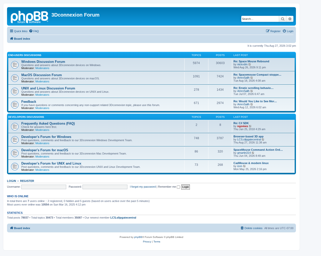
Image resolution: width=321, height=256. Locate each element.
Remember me (167, 186)
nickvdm (242, 64)
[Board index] (29, 16)
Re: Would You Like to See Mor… (255, 101)
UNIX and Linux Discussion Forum (48, 88)
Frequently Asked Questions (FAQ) (48, 123)
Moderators (42, 68)
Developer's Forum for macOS (44, 150)
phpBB (138, 237)
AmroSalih (243, 77)
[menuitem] (34, 31)
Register (27, 180)
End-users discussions (24, 55)
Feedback (28, 102)
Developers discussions (26, 117)
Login (11, 180)
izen (239, 166)
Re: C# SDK (241, 123)
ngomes (242, 126)
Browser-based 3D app (248, 136)
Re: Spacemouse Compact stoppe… (257, 74)
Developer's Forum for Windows (46, 137)
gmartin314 (244, 152)
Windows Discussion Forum (43, 62)
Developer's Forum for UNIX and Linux (51, 163)
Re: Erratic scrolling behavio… (253, 87)
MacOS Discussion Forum (41, 75)
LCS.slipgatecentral (249, 139)
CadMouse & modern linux (251, 163)
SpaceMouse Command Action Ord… (258, 149)
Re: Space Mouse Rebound (251, 61)
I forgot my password (143, 186)
